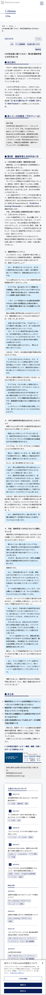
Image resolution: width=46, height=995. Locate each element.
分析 (19, 820)
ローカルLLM (22, 837)
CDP (11, 44)
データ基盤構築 (20, 44)
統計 (26, 803)
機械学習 (38, 49)
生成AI (31, 837)
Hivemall (16, 206)
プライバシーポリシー (17, 973)
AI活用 (10, 874)
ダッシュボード (13, 904)
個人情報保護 (30, 941)
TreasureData (22, 854)
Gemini (17, 874)
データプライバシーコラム (16, 941)
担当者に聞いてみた (33, 44)
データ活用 (12, 857)
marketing (15, 901)
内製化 (22, 904)
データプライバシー (30, 938)
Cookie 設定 (23, 979)
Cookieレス (12, 854)
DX (9, 901)
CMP (10, 938)
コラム (11, 26)
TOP (3, 26)
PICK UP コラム (25, 901)
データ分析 (12, 803)
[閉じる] (42, 963)
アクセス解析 (33, 854)
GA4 (10, 918)
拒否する (23, 985)
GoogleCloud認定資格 (28, 874)
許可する (23, 991)
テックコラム (12, 837)
